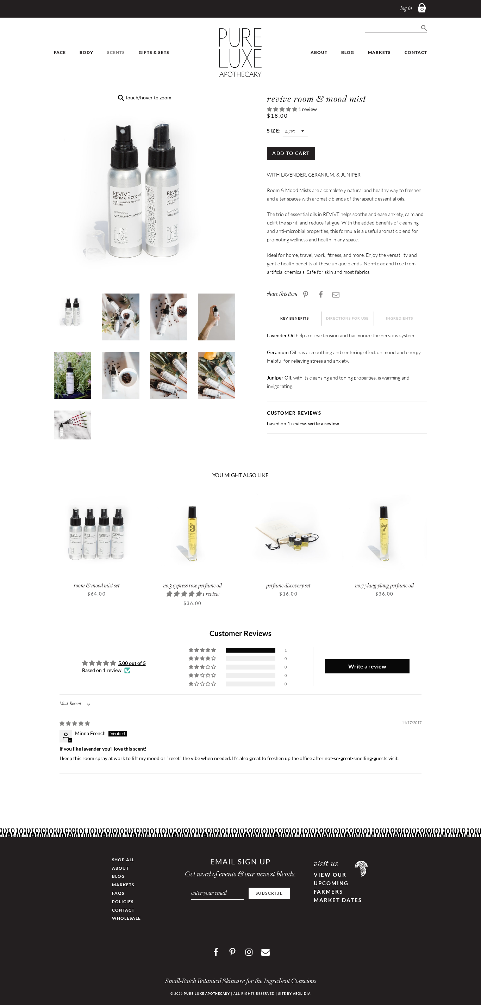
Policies (122, 901)
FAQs (118, 893)
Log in (406, 9)
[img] (75, 723)
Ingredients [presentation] (399, 318)
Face (60, 52)
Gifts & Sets (154, 52)
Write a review (323, 423)
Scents (116, 52)
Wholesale (126, 918)
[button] (282, 109)
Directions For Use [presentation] (347, 318)
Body (86, 52)
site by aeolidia (294, 993)
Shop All (123, 859)
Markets (379, 52)
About (319, 52)
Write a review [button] (367, 666)
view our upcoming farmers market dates (338, 887)
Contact (416, 52)
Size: (275, 131)
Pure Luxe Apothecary (207, 993)
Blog (347, 52)
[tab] (294, 319)
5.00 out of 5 (132, 663)
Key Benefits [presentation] (294, 318)
